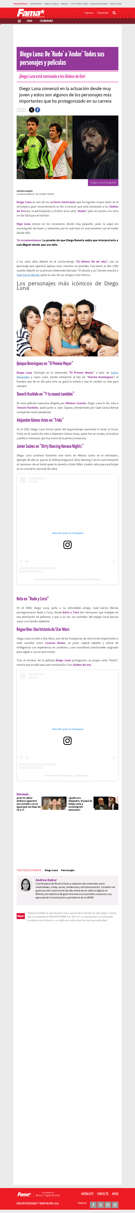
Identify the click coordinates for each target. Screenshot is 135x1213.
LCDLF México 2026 (79, 3)
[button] (31, 110)
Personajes (68, 870)
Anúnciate (87, 1194)
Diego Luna (51, 870)
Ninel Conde (116, 3)
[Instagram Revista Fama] (108, 1205)
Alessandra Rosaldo (99, 3)
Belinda (64, 3)
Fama (29, 21)
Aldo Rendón (36, 3)
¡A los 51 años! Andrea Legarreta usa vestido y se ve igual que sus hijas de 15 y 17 (29, 804)
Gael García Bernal (28, 275)
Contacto (102, 1194)
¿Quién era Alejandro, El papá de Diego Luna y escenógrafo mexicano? (80, 804)
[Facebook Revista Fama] (93, 1205)
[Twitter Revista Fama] (100, 1205)
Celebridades (46, 21)
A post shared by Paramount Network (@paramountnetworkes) (67, 579)
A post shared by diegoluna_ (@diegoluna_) (67, 775)
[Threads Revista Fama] (115, 1205)
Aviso (115, 1194)
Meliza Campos (51, 3)
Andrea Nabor (25, 191)
